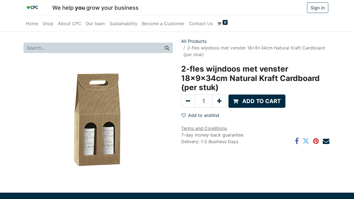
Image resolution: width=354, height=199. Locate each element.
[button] (256, 101)
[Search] (167, 48)
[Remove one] (188, 101)
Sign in (318, 8)
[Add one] (219, 101)
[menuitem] (32, 23)
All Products (194, 41)
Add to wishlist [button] (203, 115)
